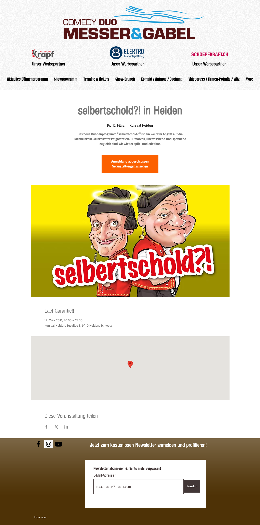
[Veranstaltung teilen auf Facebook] (46, 427)
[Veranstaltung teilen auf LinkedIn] (66, 427)
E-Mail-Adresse (104, 475)
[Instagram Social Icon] (48, 444)
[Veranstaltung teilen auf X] (56, 427)
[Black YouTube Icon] (58, 444)
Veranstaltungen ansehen (130, 166)
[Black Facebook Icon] (38, 444)
